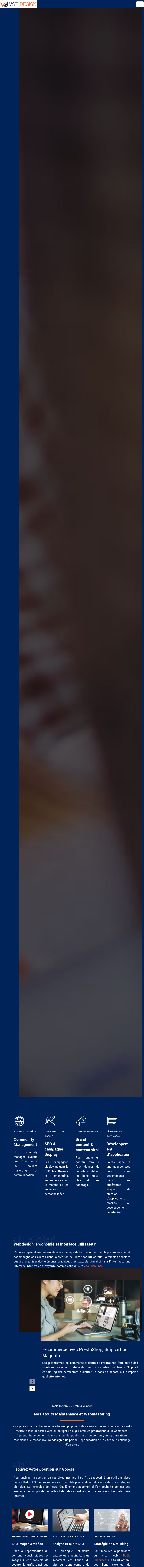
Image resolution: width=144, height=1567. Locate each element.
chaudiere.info (93, 1266)
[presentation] (32, 1381)
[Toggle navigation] (140, 4)
